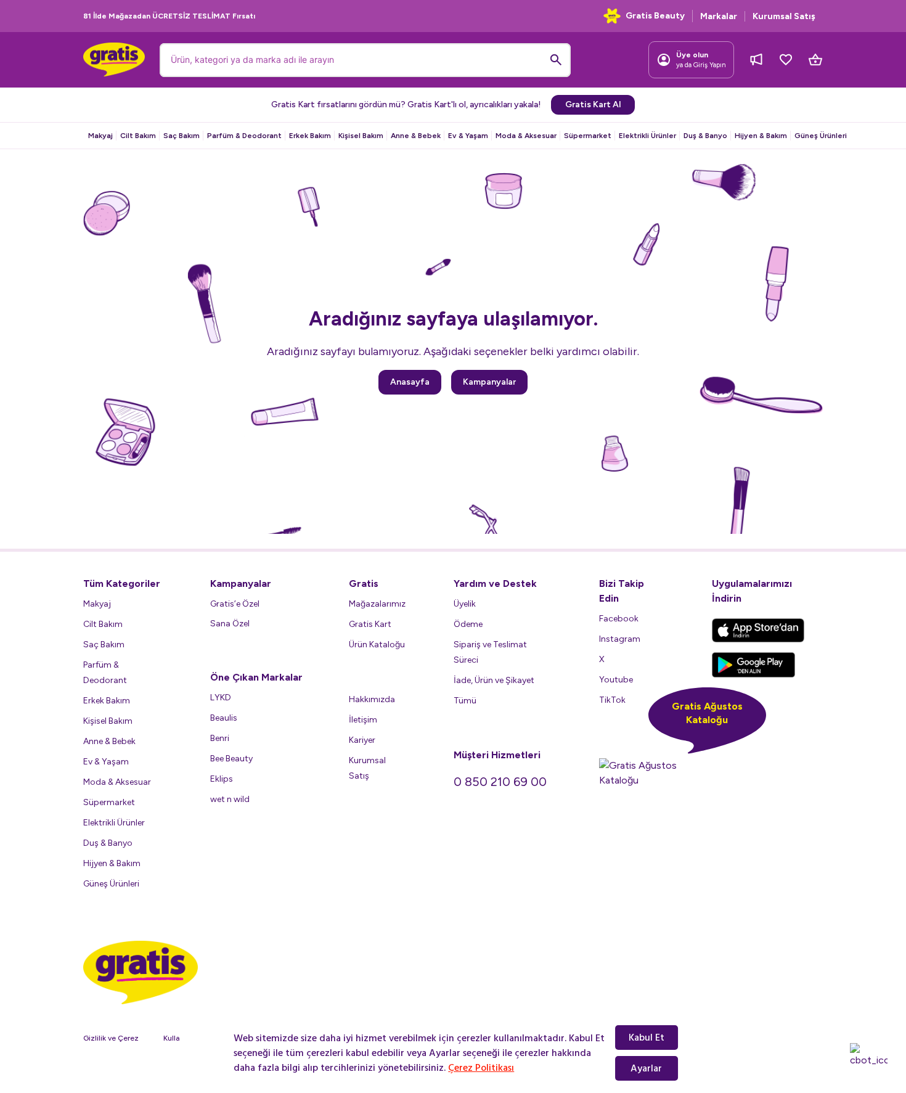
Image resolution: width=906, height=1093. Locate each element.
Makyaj (100, 135)
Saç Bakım (181, 135)
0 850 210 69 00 (500, 781)
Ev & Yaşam (468, 135)
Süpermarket (587, 135)
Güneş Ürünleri (820, 135)
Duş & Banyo (705, 135)
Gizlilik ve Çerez (111, 1038)
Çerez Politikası (481, 1068)
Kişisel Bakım (360, 135)
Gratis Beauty (655, 15)
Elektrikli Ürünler (647, 135)
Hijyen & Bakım (761, 135)
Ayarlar (646, 1068)
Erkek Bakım (310, 135)
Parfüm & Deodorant (244, 135)
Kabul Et (646, 1038)
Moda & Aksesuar (526, 135)
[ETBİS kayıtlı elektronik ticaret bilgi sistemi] (787, 992)
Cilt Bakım (138, 135)
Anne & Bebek (416, 135)
